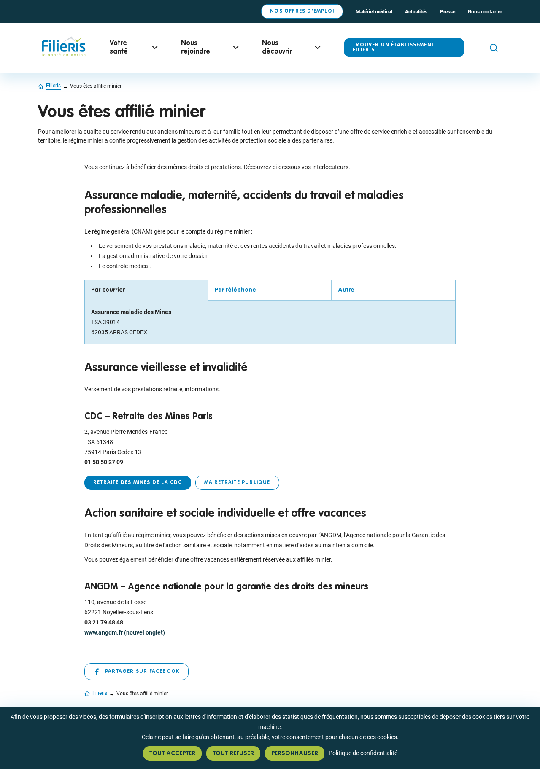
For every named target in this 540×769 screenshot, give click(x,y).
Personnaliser (294, 753)
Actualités (416, 12)
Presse (447, 12)
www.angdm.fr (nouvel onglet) (124, 632)
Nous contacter (485, 12)
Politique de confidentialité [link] (363, 753)
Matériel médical (374, 12)
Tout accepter (172, 753)
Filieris (53, 86)
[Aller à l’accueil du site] (63, 55)
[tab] (146, 290)
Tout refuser (233, 753)
